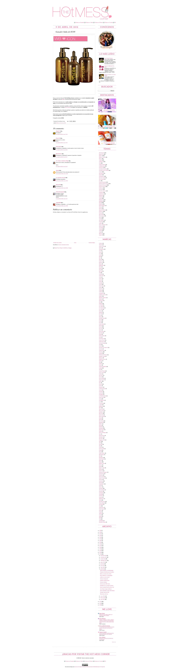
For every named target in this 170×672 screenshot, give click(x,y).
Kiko (100, 382)
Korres (100, 385)
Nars (100, 434)
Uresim (100, 510)
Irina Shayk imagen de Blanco (106, 588)
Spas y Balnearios (102, 224)
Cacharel (100, 274)
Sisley (100, 485)
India (63, 99)
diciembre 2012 (103, 555)
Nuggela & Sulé (102, 439)
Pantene (100, 447)
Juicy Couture (101, 372)
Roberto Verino (102, 463)
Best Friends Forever (108, 58)
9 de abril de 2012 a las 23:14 (61, 166)
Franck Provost (102, 340)
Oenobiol (100, 444)
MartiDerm (101, 412)
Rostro (100, 217)
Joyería (100, 198)
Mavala (100, 419)
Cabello (100, 160)
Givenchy (101, 351)
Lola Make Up (101, 400)
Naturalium (101, 437)
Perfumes (101, 211)
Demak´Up (101, 300)
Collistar (100, 291)
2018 (100, 543)
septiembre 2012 (103, 560)
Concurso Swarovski (104, 578)
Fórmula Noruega (102, 343)
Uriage (100, 511)
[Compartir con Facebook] (73, 121)
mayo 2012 (102, 567)
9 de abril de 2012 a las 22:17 (61, 157)
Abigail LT (58, 131)
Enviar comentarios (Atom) (64, 244)
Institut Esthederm (102, 366)
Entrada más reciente (57, 242)
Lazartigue (101, 394)
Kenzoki (100, 376)
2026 (100, 530)
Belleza (100, 155)
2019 (100, 542)
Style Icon (101, 226)
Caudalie (100, 282)
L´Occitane (101, 403)
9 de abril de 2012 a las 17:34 (61, 142)
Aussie (100, 252)
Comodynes (101, 293)
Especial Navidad (102, 182)
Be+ (100, 258)
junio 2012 (102, 565)
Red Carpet (101, 214)
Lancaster (101, 391)
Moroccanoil (101, 429)
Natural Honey (101, 435)
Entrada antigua (92, 242)
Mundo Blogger (102, 205)
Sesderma (101, 481)
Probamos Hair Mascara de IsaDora (107, 572)
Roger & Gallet (102, 467)
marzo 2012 (102, 596)
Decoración (101, 173)
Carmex (100, 278)
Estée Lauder (101, 324)
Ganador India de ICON (104, 592)
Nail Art (100, 208)
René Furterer (101, 459)
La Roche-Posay (102, 388)
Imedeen (100, 363)
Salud (100, 218)
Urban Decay (101, 508)
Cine (100, 163)
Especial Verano (102, 186)
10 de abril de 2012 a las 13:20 (62, 173)
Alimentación (101, 152)
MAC (100, 407)
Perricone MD (101, 448)
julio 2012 (102, 563)
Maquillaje (101, 201)
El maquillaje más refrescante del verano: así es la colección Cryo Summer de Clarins (106, 628)
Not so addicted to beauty (104, 625)
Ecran (100, 315)
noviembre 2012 (103, 557)
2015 (100, 548)
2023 (100, 535)
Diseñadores (101, 176)
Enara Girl (58, 138)
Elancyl (100, 316)
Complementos (102, 166)
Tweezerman (101, 507)
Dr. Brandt (101, 304)
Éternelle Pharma (102, 522)
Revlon (100, 460)
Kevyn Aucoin (101, 379)
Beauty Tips (101, 154)
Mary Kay (101, 413)
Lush (100, 401)
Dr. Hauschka (101, 307)
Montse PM (58, 184)
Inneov (100, 365)
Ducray (100, 310)
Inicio (75, 242)
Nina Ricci (101, 438)
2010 (100, 603)
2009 (100, 604)
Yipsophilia (101, 520)
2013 (100, 552)
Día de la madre (102, 177)
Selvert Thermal (102, 478)
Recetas (100, 212)
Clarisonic (101, 288)
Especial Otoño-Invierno (103, 183)
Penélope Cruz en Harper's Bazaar (106, 585)
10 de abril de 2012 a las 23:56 (62, 188)
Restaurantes (101, 215)
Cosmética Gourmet (103, 168)
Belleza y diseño (102, 157)
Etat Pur (100, 325)
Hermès (100, 360)
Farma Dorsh (101, 331)
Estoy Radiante (102, 618)
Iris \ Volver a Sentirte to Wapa (62, 160)
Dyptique (100, 312)
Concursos (101, 167)
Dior (100, 302)
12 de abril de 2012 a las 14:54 (62, 205)
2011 (100, 601)
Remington (101, 457)
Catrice (100, 281)
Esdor (100, 321)
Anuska (57, 170)
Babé (100, 256)
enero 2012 (102, 599)
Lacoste (100, 390)
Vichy (100, 514)
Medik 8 (100, 423)
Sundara (100, 497)
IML (99, 362)
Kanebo (100, 373)
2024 (100, 533)
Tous (100, 505)
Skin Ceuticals (102, 489)
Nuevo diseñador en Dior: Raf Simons (107, 590)
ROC (100, 456)
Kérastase (101, 387)
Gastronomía (101, 193)
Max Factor (101, 420)
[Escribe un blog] (71, 121)
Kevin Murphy (101, 378)
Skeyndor (101, 488)
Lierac (100, 398)
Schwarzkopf (101, 473)
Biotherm (100, 262)
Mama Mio (101, 409)
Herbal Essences (102, 359)
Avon (100, 253)
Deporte (100, 174)
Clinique (100, 290)
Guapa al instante (103, 632)
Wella (100, 517)
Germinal (100, 348)
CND (100, 272)
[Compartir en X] (72, 121)
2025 (100, 532)
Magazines (101, 199)
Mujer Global (102, 613)
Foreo (100, 337)
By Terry (100, 271)
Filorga (100, 334)
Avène (100, 255)
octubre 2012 (102, 558)
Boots (100, 266)
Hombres (100, 196)
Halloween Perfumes (103, 354)
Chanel (100, 284)
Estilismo (101, 188)
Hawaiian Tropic (102, 356)
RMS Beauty (101, 454)
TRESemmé (101, 498)
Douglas (100, 303)
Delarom (100, 299)
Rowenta (100, 469)
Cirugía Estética (102, 164)
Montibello (101, 428)
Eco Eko (100, 313)
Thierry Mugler (102, 503)
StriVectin (101, 495)
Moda (100, 202)
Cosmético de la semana (104, 170)
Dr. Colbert (101, 306)
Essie (100, 322)
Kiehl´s (100, 381)
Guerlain (100, 353)
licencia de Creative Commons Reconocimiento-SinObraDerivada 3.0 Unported (90, 666)
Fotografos (101, 192)
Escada (100, 319)
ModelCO (101, 426)
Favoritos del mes (102, 190)
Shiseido (100, 482)
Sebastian (101, 475)
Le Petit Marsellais (102, 395)
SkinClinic (101, 491)
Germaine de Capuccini (103, 347)
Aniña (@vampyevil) (60, 191)
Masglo (100, 417)
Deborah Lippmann (102, 297)
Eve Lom (100, 328)
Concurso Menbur (103, 582)
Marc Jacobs (101, 410)
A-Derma (100, 243)
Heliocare (101, 357)
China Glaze (101, 285)
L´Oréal (100, 404)
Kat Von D (101, 375)
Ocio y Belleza (102, 637)
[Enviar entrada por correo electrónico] (68, 121)
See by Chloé (101, 476)
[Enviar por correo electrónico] (70, 121)
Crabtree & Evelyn (102, 294)
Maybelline (101, 422)
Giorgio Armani (102, 350)
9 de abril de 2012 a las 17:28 (61, 134)
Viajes (100, 232)
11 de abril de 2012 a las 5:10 (61, 198)
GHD (100, 344)
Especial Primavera (103, 185)
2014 (100, 550)
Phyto (100, 451)
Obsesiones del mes (104, 594)
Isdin (100, 369)
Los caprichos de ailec (60, 177)
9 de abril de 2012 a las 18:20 (61, 149)
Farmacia (101, 189)
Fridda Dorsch (101, 341)
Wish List (101, 233)
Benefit (100, 259)
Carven (100, 280)
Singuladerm (101, 483)
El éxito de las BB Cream (105, 583)
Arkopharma (101, 249)
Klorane (100, 384)
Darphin (100, 296)
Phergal (100, 450)
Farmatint (101, 332)
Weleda (100, 516)
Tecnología (101, 227)
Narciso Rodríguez (102, 432)
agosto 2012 (102, 562)
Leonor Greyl (101, 397)
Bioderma (101, 260)
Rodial (100, 466)
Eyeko (100, 329)
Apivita (100, 247)
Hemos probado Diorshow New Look (107, 587)
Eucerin (100, 327)
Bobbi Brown (101, 265)
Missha (100, 425)
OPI (100, 442)
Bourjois (100, 268)
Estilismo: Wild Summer (104, 580)
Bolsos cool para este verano (105, 573)
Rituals (100, 461)
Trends (100, 230)
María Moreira (59, 153)
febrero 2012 (102, 597)
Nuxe (100, 441)
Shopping (101, 221)
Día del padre (101, 179)
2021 (100, 538)
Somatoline (101, 492)
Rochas (100, 464)
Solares (100, 223)
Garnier (100, 346)
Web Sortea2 (68, 107)
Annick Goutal (101, 246)
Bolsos (100, 158)
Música (100, 207)
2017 (100, 545)
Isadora (100, 368)
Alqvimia (100, 244)
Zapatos (100, 234)
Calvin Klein (101, 275)
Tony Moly (101, 504)
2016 (100, 547)
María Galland (101, 416)
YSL (100, 519)
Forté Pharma (101, 338)
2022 (100, 537)
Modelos (100, 204)
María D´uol (101, 414)
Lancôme (101, 393)
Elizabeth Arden (102, 318)
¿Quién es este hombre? (105, 577)
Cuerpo (100, 171)
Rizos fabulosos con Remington (106, 575)
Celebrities (101, 161)
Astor (100, 250)
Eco (100, 180)
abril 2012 (102, 568)
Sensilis (100, 479)
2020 (100, 540)
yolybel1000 (58, 202)
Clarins (100, 287)
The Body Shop (102, 501)
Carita (100, 277)
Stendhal (100, 494)
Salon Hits (101, 470)
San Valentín (101, 220)
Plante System (102, 453)
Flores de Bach (102, 335)
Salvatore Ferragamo (103, 472)
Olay (100, 445)
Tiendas (100, 229)
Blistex (100, 263)
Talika (100, 500)
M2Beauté (101, 406)
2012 (100, 554)
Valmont (100, 513)
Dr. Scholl (101, 309)
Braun (100, 269)
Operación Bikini (102, 210)
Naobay (100, 431)
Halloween (101, 195)
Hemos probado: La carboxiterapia (106, 570)
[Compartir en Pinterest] (75, 121)
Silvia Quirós (58, 146)
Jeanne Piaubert (102, 371)
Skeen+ (100, 486)
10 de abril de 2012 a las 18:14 (62, 180)
